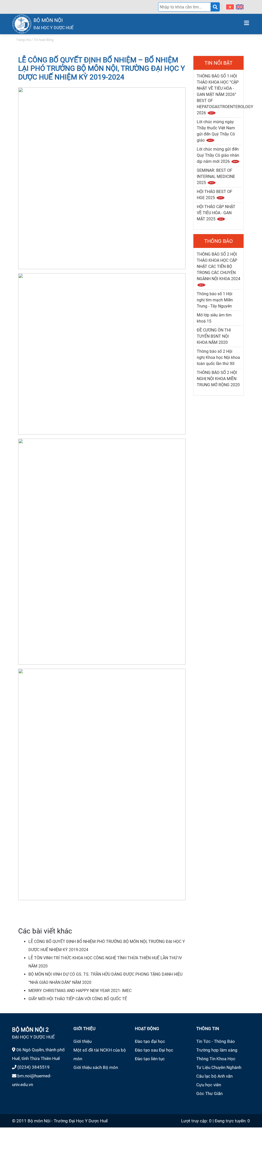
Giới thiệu (82, 1041)
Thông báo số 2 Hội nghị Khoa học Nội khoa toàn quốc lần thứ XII (218, 357)
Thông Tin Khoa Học (215, 1058)
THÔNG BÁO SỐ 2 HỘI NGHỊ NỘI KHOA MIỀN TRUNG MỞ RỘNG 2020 (218, 378)
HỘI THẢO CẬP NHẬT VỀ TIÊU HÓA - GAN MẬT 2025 (216, 212)
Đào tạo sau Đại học (154, 1050)
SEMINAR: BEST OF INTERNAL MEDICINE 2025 (216, 176)
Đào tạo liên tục (150, 1058)
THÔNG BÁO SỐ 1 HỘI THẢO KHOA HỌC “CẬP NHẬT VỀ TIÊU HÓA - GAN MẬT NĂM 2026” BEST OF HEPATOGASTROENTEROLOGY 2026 (225, 94)
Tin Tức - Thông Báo (215, 1041)
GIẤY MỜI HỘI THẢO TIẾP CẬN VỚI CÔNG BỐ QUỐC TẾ (77, 998)
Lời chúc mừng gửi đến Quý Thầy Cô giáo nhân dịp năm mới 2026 (218, 155)
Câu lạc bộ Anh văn (214, 1076)
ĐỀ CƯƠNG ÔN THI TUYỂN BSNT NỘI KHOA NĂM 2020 (214, 336)
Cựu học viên (208, 1084)
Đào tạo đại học (150, 1041)
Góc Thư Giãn (209, 1093)
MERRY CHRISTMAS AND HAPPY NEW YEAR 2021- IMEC (80, 990)
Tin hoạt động (43, 40)
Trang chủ (23, 40)
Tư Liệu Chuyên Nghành (218, 1067)
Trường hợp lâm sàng (216, 1050)
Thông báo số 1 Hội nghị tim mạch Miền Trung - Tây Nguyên (215, 300)
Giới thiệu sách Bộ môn (95, 1067)
